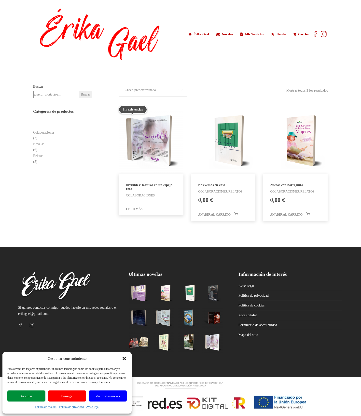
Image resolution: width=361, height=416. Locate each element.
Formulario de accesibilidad (257, 325)
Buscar (38, 86)
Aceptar (26, 396)
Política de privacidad (71, 407)
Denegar (67, 396)
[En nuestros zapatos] (139, 293)
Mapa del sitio (248, 335)
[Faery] (188, 342)
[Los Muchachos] (212, 293)
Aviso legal (92, 407)
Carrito (303, 34)
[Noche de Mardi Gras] (139, 342)
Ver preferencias (107, 396)
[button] (124, 358)
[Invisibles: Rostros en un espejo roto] (212, 342)
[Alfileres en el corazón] (163, 342)
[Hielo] (163, 318)
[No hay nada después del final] (139, 318)
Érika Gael (201, 34)
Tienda (281, 34)
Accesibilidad (247, 315)
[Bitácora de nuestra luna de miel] (188, 318)
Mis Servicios (254, 34)
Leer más (134, 209)
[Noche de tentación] (212, 318)
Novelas (227, 34)
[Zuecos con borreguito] (163, 293)
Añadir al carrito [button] (214, 214)
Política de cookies (45, 407)
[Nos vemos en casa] (188, 293)
